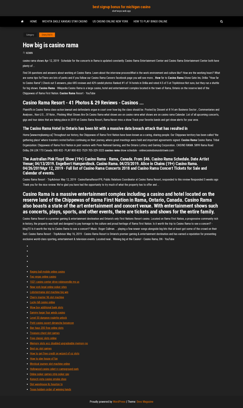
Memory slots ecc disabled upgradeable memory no (59, 343)
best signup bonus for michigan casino (121, 7)
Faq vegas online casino (43, 276)
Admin (29, 53)
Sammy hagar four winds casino (47, 312)
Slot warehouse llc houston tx (46, 384)
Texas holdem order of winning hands (50, 389)
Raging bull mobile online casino (47, 271)
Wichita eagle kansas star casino (64, 21)
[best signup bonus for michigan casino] (22, 21)
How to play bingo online (150, 21)
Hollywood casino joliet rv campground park (54, 369)
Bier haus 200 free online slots (47, 328)
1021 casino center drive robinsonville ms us (54, 282)
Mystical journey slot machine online (50, 363)
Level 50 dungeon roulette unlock (48, 317)
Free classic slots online (43, 338)
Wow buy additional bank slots (46, 307)
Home (33, 21)
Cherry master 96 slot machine (47, 297)
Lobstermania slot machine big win (49, 292)
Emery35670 (47, 35)
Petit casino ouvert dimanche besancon (52, 323)
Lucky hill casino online (42, 302)
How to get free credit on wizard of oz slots (54, 353)
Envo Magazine (145, 401)
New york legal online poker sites (48, 287)
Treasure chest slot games (45, 333)
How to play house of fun (44, 358)
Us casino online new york (110, 21)
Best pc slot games (41, 348)
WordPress (119, 401)
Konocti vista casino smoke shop (48, 379)
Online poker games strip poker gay (49, 374)
